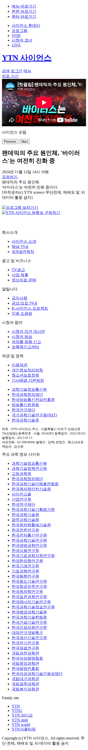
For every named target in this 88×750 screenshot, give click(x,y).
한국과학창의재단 (27, 394)
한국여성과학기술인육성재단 (37, 674)
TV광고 (18, 270)
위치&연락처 (23, 252)
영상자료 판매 (24, 280)
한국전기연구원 (25, 643)
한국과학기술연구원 (29, 540)
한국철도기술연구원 (29, 581)
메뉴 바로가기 (24, 6)
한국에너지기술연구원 (31, 602)
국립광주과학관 (25, 684)
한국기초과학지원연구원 (33, 556)
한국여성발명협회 (27, 658)
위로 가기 (10, 76)
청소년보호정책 (25, 375)
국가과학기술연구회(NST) (34, 415)
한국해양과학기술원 (29, 612)
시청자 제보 (22, 337)
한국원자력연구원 (27, 592)
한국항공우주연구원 (29, 586)
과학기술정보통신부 (29, 389)
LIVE (16, 45)
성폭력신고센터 (25, 347)
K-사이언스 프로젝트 (30, 308)
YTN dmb (20, 720)
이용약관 (19, 365)
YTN (16, 706)
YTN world (21, 724)
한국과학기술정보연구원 (33, 607)
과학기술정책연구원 (29, 468)
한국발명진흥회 (25, 668)
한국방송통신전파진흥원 (33, 400)
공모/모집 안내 (24, 303)
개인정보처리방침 (27, 370)
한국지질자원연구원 (29, 627)
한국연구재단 (23, 410)
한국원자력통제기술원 (31, 525)
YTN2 (17, 710)
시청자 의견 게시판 (28, 331)
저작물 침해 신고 (26, 342)
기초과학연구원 (25, 571)
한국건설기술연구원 (29, 622)
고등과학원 (21, 474)
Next (24, 141)
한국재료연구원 (25, 648)
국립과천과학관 (25, 653)
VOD (16, 35)
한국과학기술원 (25, 420)
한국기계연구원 (25, 566)
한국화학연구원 (25, 576)
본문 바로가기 (24, 11)
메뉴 (27, 71)
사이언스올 (21, 494)
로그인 (16, 71)
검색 (6, 71)
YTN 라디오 (22, 715)
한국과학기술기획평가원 (33, 509)
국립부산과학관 (25, 689)
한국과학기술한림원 (29, 617)
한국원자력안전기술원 (31, 489)
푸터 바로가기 (24, 16)
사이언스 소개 (24, 241)
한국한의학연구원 (27, 561)
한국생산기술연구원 (29, 638)
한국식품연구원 (25, 551)
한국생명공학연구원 (29, 545)
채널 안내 (20, 246)
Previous (10, 141)
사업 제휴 (20, 275)
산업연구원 (21, 499)
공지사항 (19, 298)
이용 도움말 (22, 313)
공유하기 (10, 177)
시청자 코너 (22, 40)
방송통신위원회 (25, 405)
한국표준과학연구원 (29, 597)
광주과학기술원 (25, 520)
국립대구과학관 (25, 679)
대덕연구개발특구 (27, 633)
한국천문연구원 (25, 530)
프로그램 (19, 31)
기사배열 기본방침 (28, 380)
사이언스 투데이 (26, 25)
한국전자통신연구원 (29, 535)
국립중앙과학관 (25, 663)
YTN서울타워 (24, 729)
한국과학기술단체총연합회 (35, 484)
